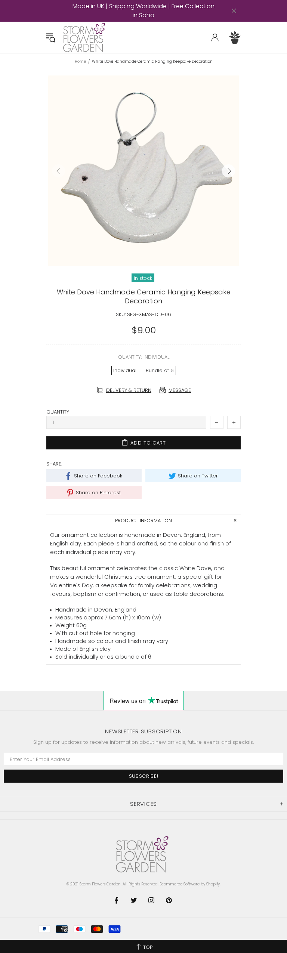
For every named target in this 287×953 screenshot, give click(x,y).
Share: (54, 464)
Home (80, 61)
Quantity (57, 412)
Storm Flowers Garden (85, 37)
